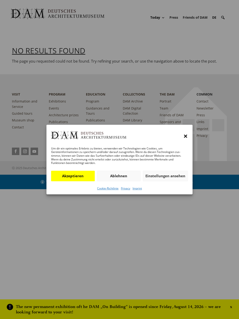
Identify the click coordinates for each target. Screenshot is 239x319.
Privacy (125, 188)
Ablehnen (118, 176)
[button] (185, 136)
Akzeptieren (73, 176)
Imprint (137, 188)
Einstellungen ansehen (165, 176)
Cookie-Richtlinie (108, 188)
